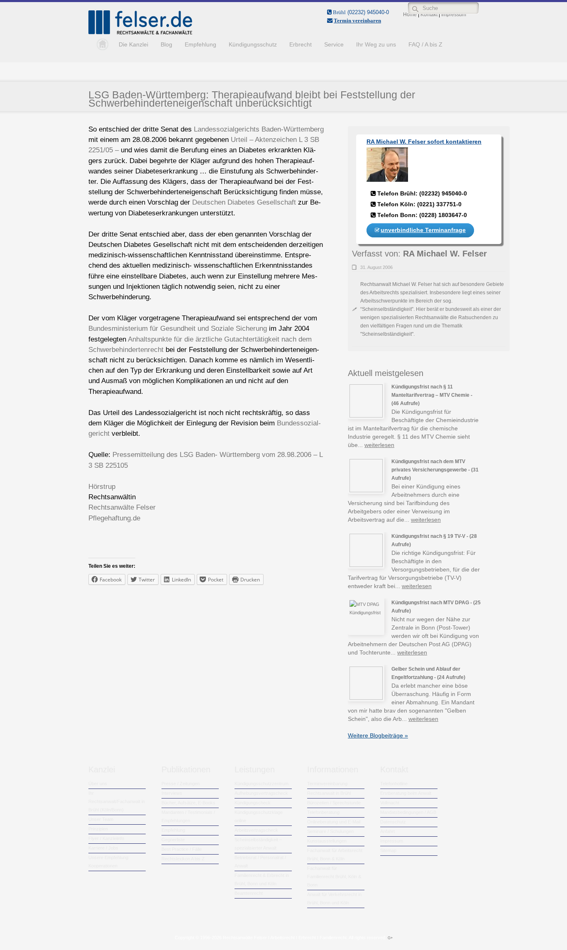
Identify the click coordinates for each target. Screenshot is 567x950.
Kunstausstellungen (327, 840)
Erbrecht (300, 44)
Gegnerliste (173, 839)
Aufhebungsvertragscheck (261, 793)
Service (334, 44)
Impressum (391, 840)
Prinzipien (98, 828)
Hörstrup (101, 487)
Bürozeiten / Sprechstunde (334, 802)
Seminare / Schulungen (330, 831)
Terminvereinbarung (327, 783)
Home (100, 44)
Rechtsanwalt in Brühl (329, 793)
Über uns (97, 783)
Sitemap (388, 850)
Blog (166, 44)
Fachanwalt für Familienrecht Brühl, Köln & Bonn (334, 876)
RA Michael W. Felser (445, 253)
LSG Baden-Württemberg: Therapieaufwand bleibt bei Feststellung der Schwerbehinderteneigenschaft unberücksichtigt (251, 99)
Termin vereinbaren (357, 20)
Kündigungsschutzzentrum (261, 783)
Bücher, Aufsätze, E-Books (188, 802)
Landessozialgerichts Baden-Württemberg (259, 129)
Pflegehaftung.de (114, 518)
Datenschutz (393, 821)
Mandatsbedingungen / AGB (408, 812)
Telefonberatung (323, 812)
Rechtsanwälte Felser (122, 507)
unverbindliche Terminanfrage (423, 230)
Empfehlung (200, 44)
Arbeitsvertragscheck (256, 830)
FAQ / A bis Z (425, 44)
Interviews (171, 793)
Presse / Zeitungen (180, 783)
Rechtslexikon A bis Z (183, 858)
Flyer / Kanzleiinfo (106, 838)
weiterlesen (379, 445)
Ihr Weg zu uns (376, 44)
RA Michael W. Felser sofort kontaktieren (424, 141)
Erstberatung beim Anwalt (405, 793)
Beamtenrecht (249, 893)
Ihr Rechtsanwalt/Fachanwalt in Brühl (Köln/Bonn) (116, 801)
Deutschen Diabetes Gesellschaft (244, 202)
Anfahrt (387, 831)
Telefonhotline (394, 783)
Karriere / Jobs (103, 847)
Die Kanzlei (133, 44)
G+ (390, 938)
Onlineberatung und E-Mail (333, 821)
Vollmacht (389, 802)
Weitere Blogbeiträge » (378, 735)
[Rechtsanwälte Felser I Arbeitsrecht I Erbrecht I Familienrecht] (140, 33)
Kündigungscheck (253, 802)
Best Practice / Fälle (181, 849)
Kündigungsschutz (253, 44)
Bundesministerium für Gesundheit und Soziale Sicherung (177, 328)
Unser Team (100, 819)
